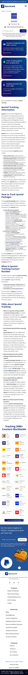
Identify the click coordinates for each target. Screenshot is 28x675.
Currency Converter (11, 637)
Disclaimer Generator (11, 630)
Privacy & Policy (14, 664)
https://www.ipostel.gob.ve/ (15, 27)
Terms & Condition (14, 667)
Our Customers (14, 655)
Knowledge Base (10, 615)
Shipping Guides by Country (13, 621)
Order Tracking (11, 600)
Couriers (8, 11)
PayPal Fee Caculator (11, 627)
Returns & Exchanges (13, 594)
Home (3, 11)
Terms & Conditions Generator (14, 624)
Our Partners (13, 652)
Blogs (7, 612)
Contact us (13, 649)
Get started (6, 52)
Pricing (9, 603)
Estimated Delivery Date (14, 597)
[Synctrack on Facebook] (9, 582)
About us (12, 646)
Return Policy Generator (12, 633)
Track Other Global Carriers (14, 520)
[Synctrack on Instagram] (18, 582)
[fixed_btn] (26, 672)
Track (23, 31)
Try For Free (6, 75)
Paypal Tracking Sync (13, 591)
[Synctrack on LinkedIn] (14, 582)
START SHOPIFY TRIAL (16, 673)
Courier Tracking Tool (11, 618)
